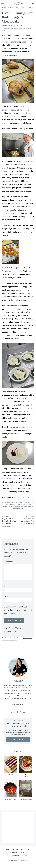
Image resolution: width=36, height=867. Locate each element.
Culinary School (13, 7)
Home (4, 7)
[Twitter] (11, 712)
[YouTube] (24, 712)
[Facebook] (15, 712)
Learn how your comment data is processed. (17, 639)
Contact (22, 852)
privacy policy (27, 28)
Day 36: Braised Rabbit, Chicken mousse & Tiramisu (9, 522)
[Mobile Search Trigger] (33, 4)
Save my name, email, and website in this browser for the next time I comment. (18, 610)
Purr (26, 860)
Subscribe (18, 739)
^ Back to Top (11, 849)
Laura (5, 25)
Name (7, 586)
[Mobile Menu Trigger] (2, 4)
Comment (8, 561)
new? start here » (18, 705)
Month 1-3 (24, 7)
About (29, 849)
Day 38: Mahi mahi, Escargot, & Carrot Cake (27, 520)
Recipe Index (14, 852)
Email (6, 596)
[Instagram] (20, 712)
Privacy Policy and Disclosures (17, 855)
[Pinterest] (17, 712)
